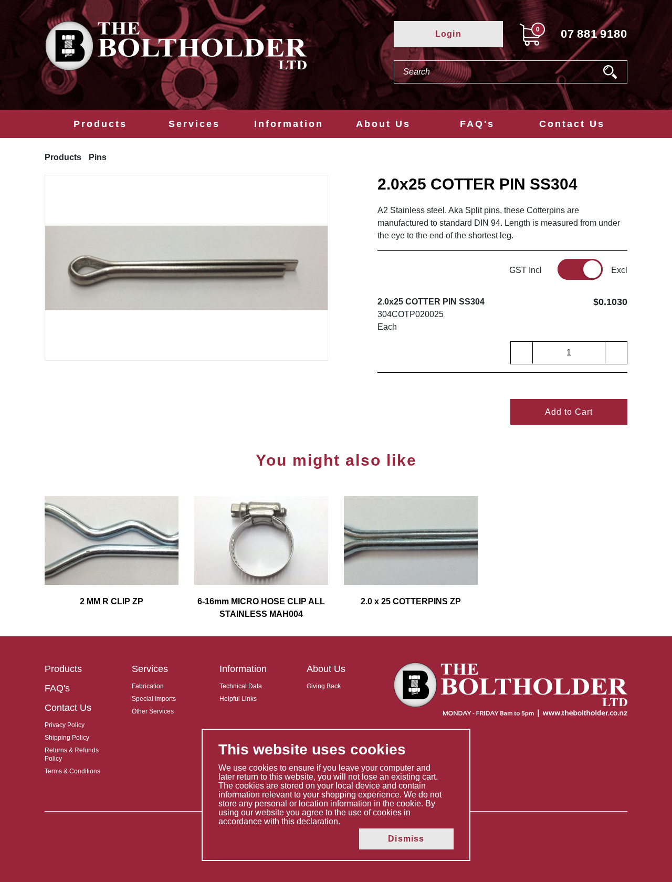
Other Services (153, 711)
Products (100, 124)
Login (448, 33)
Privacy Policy (65, 725)
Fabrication (148, 686)
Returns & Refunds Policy (72, 754)
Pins (98, 157)
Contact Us (572, 124)
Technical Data (240, 686)
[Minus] (522, 353)
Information (288, 124)
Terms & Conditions (72, 771)
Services (194, 124)
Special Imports (154, 698)
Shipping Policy (67, 737)
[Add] (616, 353)
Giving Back (324, 686)
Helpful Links (238, 698)
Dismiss (406, 838)
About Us (383, 124)
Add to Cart (569, 411)
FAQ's (477, 124)
